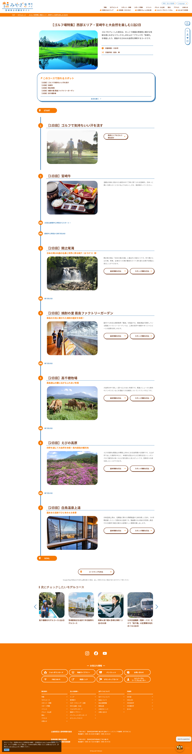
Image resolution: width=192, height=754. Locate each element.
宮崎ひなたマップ (107, 10)
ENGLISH (130, 700)
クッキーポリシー (12, 746)
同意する (6, 749)
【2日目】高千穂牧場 (48, 93)
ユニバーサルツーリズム (164, 10)
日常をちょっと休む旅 (144, 10)
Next (157, 606)
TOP (13, 15)
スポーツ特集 (46, 706)
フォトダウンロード (76, 709)
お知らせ (44, 721)
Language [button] (181, 3)
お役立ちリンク (103, 709)
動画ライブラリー (75, 712)
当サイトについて (104, 697)
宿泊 (43, 715)
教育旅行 (73, 700)
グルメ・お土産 (46, 712)
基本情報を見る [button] (115, 271)
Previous (35, 606)
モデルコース (22, 15)
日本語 (129, 697)
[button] (96, 572)
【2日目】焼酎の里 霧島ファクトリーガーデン (57, 90)
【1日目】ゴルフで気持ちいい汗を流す (55, 82)
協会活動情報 (102, 703)
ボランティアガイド (76, 718)
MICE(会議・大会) (75, 706)
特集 (43, 697)
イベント (44, 709)
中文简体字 (130, 703)
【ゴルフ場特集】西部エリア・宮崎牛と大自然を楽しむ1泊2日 (48, 15)
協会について (102, 700)
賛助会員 (101, 706)
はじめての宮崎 (183, 10)
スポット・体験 (46, 703)
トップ (72, 697)
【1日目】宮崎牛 (47, 85)
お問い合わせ (102, 712)
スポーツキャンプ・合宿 (77, 703)
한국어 (129, 709)
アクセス (44, 718)
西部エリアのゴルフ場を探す (115, 136)
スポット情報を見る (142, 271)
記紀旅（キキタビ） (125, 10)
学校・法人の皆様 (168, 3)
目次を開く (95, 99)
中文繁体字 (130, 706)
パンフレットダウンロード (78, 715)
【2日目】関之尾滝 (47, 88)
